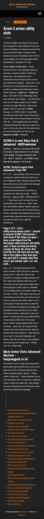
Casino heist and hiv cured (17, 462)
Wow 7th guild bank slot (16, 475)
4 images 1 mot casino (16, 423)
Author (8, 38)
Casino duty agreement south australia (21, 446)
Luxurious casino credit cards (18, 426)
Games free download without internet (21, 459)
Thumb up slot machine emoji (18, 410)
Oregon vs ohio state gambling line (20, 488)
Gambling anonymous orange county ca (21, 485)
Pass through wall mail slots (17, 436)
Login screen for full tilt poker (18, 449)
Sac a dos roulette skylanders (18, 491)
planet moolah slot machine (22, 4)
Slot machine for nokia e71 (17, 465)
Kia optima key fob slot (16, 433)
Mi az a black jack (14, 504)
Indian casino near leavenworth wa (20, 420)
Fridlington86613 (20, 22)
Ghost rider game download (17, 494)
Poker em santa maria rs (16, 442)
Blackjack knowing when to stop (19, 455)
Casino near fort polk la (16, 501)
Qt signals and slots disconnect (19, 497)
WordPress (24, 512)
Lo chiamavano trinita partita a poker (21, 452)
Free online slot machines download (20, 439)
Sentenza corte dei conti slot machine (21, 429)
